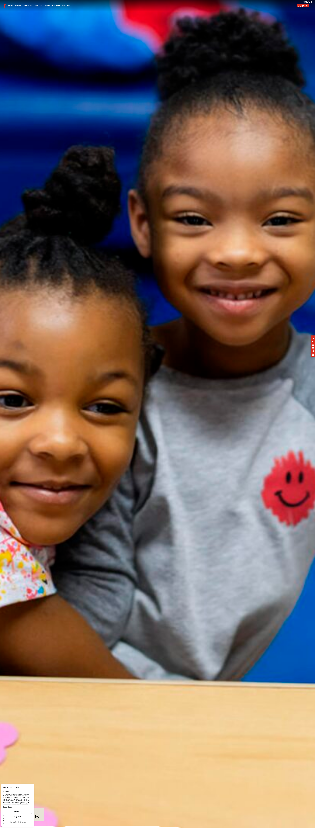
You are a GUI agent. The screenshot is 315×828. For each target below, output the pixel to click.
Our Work (37, 5)
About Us (27, 5)
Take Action (303, 5)
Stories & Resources (63, 5)
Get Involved (48, 5)
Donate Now (313, 348)
